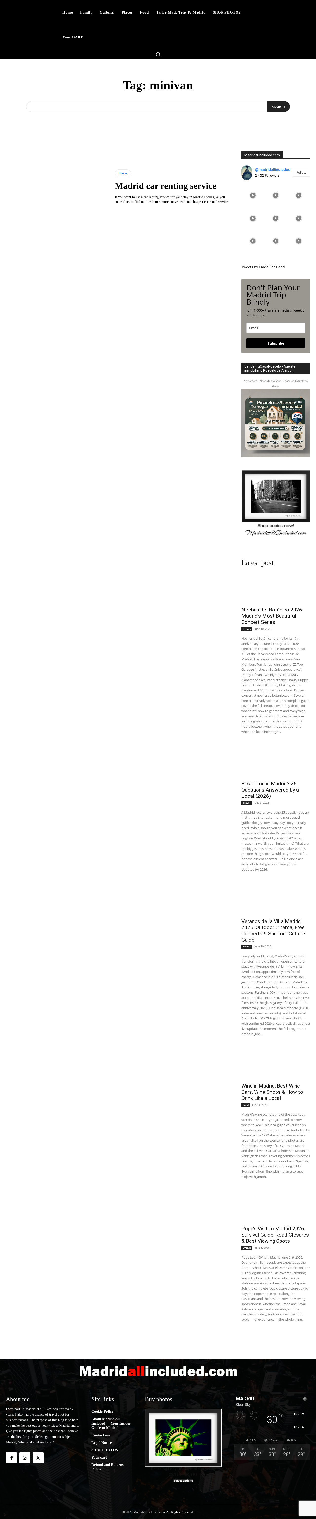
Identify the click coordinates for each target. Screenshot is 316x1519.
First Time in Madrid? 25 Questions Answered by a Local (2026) (270, 790)
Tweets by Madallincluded (263, 267)
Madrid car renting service (165, 186)
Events (247, 628)
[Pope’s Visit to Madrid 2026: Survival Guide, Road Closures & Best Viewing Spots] (275, 1205)
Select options (183, 1480)
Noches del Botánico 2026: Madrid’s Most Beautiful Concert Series (272, 616)
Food (246, 1105)
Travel (246, 802)
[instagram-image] (252, 195)
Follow (301, 172)
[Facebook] (11, 1457)
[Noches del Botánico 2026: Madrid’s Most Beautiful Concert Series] (275, 586)
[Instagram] (24, 1457)
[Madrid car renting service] (56, 186)
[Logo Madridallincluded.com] (158, 1371)
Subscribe (276, 343)
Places (122, 173)
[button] (158, 54)
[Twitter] (38, 1457)
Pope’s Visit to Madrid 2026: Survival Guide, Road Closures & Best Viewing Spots (275, 1235)
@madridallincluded (272, 169)
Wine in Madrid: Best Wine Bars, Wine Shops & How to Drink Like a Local (272, 1092)
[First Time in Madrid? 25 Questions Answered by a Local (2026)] (275, 760)
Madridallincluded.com (262, 155)
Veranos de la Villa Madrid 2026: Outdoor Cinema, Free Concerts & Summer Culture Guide (273, 930)
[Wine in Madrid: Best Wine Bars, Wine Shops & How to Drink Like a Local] (275, 1062)
